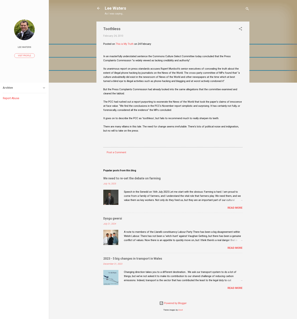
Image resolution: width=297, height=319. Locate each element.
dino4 (180, 310)
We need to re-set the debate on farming (132, 178)
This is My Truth (125, 43)
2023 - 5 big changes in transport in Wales (132, 258)
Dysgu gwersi (112, 218)
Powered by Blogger (175, 303)
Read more (235, 207)
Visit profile (24, 55)
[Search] (247, 9)
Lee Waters (115, 8)
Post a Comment (116, 152)
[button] (240, 29)
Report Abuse (11, 98)
